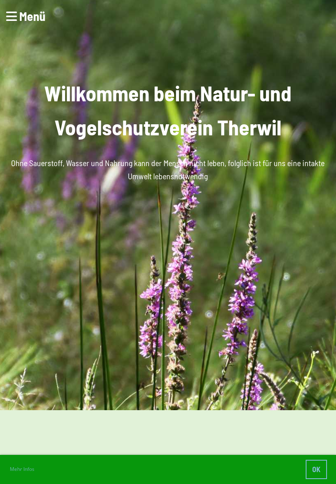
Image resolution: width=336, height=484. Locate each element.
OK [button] (316, 469)
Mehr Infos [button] (22, 469)
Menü (31, 16)
